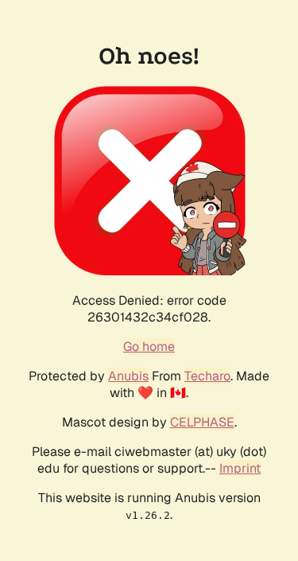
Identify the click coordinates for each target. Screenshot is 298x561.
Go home (149, 346)
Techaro (207, 376)
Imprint (240, 468)
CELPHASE (202, 422)
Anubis (128, 376)
